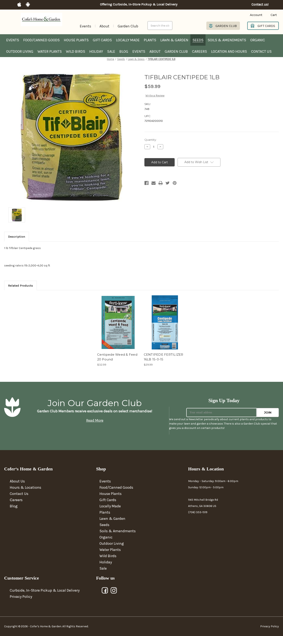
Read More (94, 420)
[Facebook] (146, 183)
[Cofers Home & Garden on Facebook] (105, 590)
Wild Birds (75, 51)
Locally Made (128, 40)
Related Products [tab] (20, 285)
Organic (257, 40)
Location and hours (229, 51)
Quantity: (150, 139)
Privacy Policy (21, 596)
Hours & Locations (25, 487)
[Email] (153, 183)
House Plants (76, 40)
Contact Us (261, 51)
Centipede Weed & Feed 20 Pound (117, 357)
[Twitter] (168, 183)
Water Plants (49, 51)
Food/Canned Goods (41, 40)
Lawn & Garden (174, 40)
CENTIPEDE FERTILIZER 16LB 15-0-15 (163, 357)
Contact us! (260, 4)
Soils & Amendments (227, 40)
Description (16, 236)
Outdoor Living (19, 51)
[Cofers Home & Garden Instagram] (114, 590)
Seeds (197, 40)
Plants (150, 40)
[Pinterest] (175, 183)
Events (85, 26)
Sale (111, 51)
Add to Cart (118, 326)
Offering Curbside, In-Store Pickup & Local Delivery (138, 4)
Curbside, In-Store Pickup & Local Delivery (45, 590)
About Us (17, 481)
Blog (123, 51)
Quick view (117, 318)
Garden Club (128, 26)
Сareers (16, 500)
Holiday (96, 51)
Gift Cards (102, 40)
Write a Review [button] (154, 95)
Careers (199, 51)
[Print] (160, 183)
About (104, 26)
